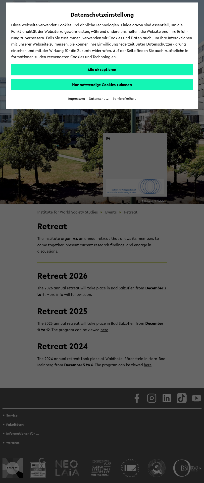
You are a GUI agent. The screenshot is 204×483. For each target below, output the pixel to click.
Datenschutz (98, 98)
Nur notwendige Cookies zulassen (102, 84)
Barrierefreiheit (124, 98)
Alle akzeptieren (102, 69)
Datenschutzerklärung (166, 44)
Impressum (76, 98)
